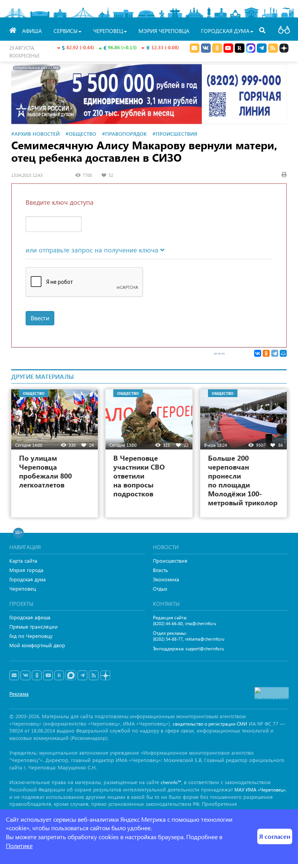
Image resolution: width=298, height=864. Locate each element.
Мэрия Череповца (164, 31)
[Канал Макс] (250, 49)
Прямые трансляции (33, 626)
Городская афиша (29, 617)
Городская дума (27, 579)
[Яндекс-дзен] (105, 676)
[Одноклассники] (266, 353)
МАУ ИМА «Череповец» (260, 790)
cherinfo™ (171, 782)
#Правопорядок (124, 133)
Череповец (22, 588)
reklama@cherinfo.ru (204, 638)
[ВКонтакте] (257, 353)
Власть (160, 570)
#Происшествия (174, 133)
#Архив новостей (35, 133)
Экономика (166, 579)
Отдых (160, 588)
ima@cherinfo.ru (200, 623)
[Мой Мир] (283, 353)
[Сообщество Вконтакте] (25, 675)
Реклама (19, 693)
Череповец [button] (108, 31)
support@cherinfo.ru (204, 648)
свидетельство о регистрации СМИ (210, 724)
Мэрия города (26, 570)
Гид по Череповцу (30, 635)
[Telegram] (274, 353)
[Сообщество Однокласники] (217, 48)
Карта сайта (23, 560)
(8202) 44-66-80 (168, 623)
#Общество (81, 133)
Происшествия (170, 560)
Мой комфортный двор (37, 645)
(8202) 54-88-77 (168, 638)
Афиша (32, 31)
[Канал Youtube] (228, 48)
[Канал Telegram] (82, 675)
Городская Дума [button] (225, 31)
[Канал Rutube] (239, 48)
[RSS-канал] (94, 675)
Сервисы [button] (66, 31)
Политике (19, 846)
